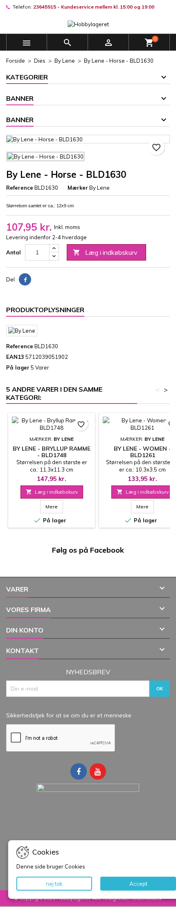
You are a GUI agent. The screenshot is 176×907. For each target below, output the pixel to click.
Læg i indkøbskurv (105, 252)
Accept (138, 883)
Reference (19, 187)
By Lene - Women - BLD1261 (142, 452)
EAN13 (15, 357)
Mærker (78, 187)
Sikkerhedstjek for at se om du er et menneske (68, 715)
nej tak (54, 883)
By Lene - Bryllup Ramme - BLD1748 (51, 452)
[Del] (25, 279)
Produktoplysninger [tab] (45, 310)
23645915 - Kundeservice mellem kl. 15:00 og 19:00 (93, 7)
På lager (17, 367)
